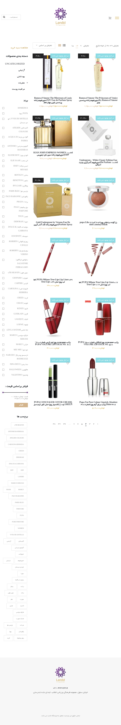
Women (21, 528)
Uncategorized (15, 64)
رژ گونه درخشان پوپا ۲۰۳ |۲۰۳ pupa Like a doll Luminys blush (98, 224)
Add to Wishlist (67, 59)
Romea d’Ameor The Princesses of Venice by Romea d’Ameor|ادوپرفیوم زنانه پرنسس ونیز (98, 100)
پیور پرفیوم (20, 638)
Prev (104, 424)
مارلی (11, 606)
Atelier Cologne (17, 438)
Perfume (20, 509)
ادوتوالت (21, 554)
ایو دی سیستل (19, 567)
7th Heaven (19, 425)
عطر (12, 599)
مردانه (22, 625)
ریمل (11, 586)
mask (8, 490)
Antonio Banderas (16, 431)
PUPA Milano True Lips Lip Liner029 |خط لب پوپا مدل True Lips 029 (53, 281)
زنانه (22, 593)
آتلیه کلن (21, 541)
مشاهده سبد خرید (19, 48)
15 (72, 46)
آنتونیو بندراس (19, 548)
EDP (22, 470)
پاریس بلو (10, 625)
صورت (22, 599)
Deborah (20, 457)
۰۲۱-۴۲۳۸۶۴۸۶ (60, 688)
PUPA (22, 515)
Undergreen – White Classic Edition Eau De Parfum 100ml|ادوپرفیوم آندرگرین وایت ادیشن (98, 162)
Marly (21, 490)
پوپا (10, 631)
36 (64, 424)
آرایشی (21, 70)
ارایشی (8, 560)
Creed (21, 451)
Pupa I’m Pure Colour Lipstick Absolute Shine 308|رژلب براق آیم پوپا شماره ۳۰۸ (98, 403)
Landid (21, 477)
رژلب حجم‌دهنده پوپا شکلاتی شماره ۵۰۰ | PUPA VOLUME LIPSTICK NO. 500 (98, 343)
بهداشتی (21, 77)
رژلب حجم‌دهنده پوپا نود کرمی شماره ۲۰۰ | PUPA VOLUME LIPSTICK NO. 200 (53, 343)
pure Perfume (18, 522)
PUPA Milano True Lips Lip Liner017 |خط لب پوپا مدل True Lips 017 (98, 284)
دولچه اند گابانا (19, 580)
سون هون (11, 593)
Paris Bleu (19, 502)
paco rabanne (18, 496)
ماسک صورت (20, 619)
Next (47, 424)
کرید (8, 638)
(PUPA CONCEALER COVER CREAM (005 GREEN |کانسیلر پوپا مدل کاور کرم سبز (53, 403)
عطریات (21, 83)
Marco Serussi (17, 483)
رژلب (22, 586)
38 (54, 424)
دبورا (22, 573)
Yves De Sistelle (17, 535)
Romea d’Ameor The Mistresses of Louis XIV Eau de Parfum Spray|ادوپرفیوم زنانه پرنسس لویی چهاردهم (53, 100)
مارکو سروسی (20, 612)
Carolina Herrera (16, 444)
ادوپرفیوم (21, 560)
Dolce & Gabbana (16, 464)
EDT (11, 470)
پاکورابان (21, 631)
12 (77, 46)
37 (59, 424)
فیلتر (21, 405)
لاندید (22, 606)
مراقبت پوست (18, 89)
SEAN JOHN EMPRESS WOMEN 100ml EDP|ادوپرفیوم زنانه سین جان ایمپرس (53, 154)
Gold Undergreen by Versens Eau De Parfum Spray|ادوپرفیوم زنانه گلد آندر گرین (53, 224)
